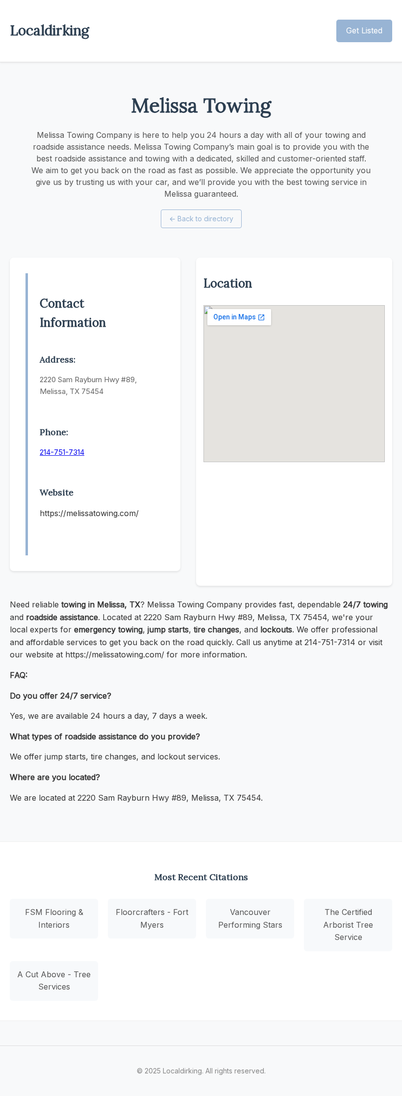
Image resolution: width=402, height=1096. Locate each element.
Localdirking (49, 30)
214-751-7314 (62, 452)
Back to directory (201, 218)
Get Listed (364, 30)
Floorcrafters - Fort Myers (152, 918)
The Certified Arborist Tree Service (348, 924)
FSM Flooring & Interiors (54, 918)
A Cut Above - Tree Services (54, 980)
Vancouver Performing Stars (250, 918)
